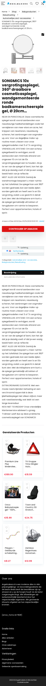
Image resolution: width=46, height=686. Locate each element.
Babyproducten (29, 11)
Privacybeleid (8, 659)
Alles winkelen (8, 638)
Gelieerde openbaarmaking (14, 666)
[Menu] (3, 3)
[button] (43, 34)
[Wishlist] (37, 3)
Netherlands (18, 251)
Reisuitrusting (9, 15)
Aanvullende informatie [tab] (14, 277)
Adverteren (7, 648)
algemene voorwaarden (12, 663)
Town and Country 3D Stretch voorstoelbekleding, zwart (32, 509)
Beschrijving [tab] (10, 272)
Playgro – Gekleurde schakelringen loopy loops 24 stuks (11, 553)
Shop (14, 11)
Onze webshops (9, 645)
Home (4, 11)
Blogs (4, 641)
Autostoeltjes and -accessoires (17, 18)
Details (41, 221)
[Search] (31, 3)
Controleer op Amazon (23, 228)
